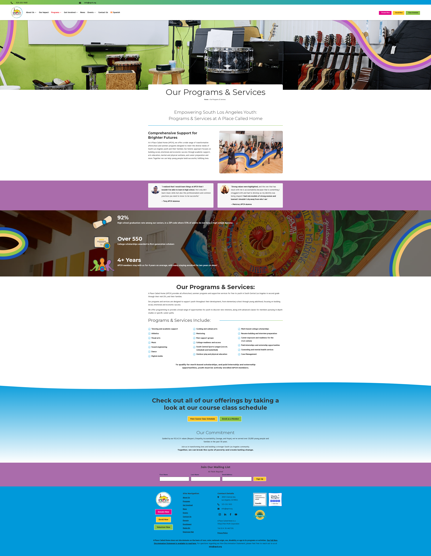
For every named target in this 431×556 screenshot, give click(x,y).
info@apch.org (227, 509)
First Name (164, 475)
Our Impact (44, 12)
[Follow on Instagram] (220, 514)
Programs (55, 12)
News (82, 12)
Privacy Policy (223, 533)
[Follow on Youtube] (236, 514)
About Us (30, 12)
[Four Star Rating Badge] (275, 505)
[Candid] (260, 505)
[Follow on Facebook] (230, 514)
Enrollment (187, 524)
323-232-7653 (227, 504)
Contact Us (103, 12)
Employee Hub (188, 532)
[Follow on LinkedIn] (225, 514)
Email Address (227, 475)
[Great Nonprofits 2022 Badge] (260, 521)
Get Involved (70, 12)
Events (91, 12)
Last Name (195, 475)
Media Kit (186, 528)
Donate (186, 520)
